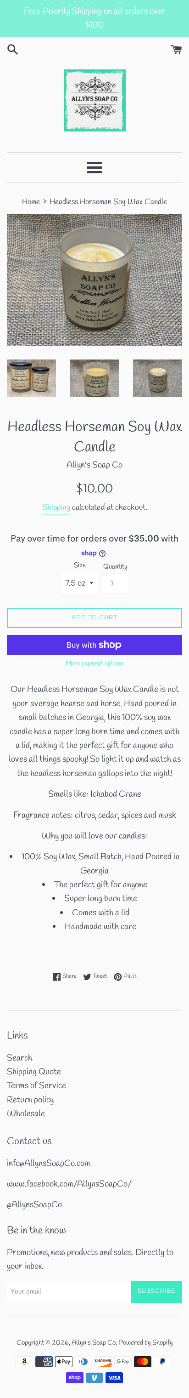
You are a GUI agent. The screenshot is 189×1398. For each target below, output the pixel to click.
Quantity (115, 566)
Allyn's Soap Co (94, 1342)
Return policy (30, 1100)
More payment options (95, 663)
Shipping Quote (34, 1072)
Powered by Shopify (145, 1342)
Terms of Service (36, 1086)
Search (19, 1058)
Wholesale (26, 1114)
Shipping (56, 507)
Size (80, 565)
